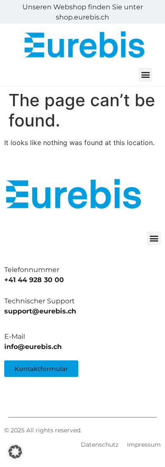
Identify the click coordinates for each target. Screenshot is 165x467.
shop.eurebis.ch (82, 17)
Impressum (144, 444)
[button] (145, 75)
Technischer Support (39, 301)
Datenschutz (99, 444)
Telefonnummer (31, 270)
